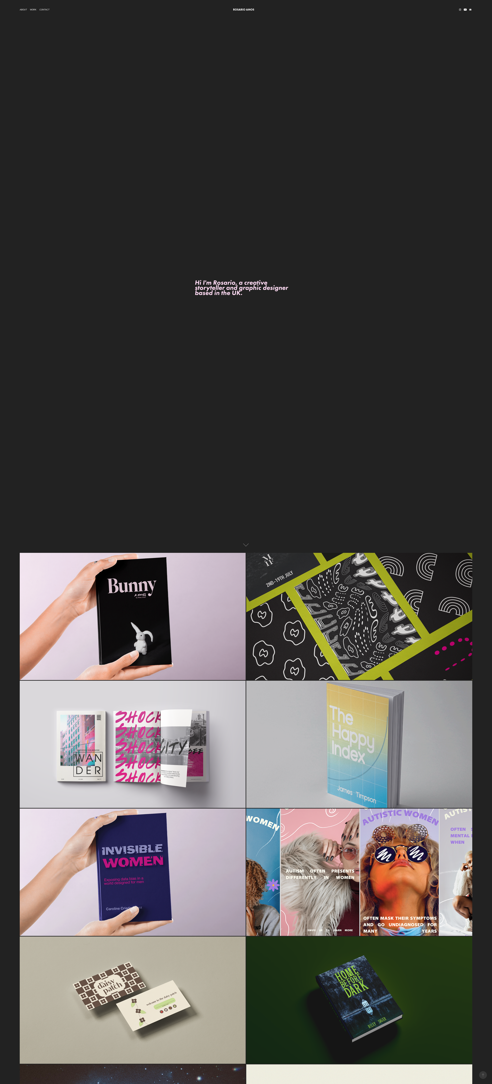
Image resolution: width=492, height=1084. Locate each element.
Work (33, 10)
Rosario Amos (243, 9)
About (23, 10)
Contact (44, 10)
